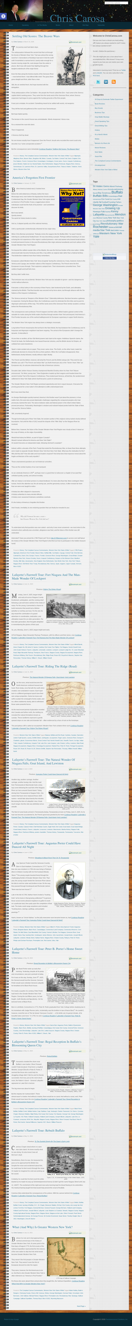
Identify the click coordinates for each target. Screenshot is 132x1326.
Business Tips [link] (100, 112)
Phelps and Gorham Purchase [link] (22, 940)
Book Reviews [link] (100, 104)
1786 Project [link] (78, 550)
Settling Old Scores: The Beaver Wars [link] (36, 36)
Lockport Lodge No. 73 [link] (66, 650)
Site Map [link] (85, 25)
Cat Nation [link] (55, 158)
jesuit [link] (15, 164)
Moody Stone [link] (30, 938)
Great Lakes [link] (58, 161)
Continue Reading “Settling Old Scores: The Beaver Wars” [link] (59, 149)
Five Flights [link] (55, 647)
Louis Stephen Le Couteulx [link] (53, 1210)
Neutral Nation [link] (36, 164)
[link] (3, 16)
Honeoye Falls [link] (99, 211)
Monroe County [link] (102, 218)
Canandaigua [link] (41, 929)
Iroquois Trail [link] (36, 743)
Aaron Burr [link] (53, 1025)
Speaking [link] (25, 25)
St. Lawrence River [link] (28, 166)
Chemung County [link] (25, 1293)
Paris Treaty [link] (33, 563)
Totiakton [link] (74, 166)
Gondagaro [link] (49, 161)
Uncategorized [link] (100, 165)
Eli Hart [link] (59, 1205)
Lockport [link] (55, 650)
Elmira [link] (47, 1293)
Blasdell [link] (95, 193)
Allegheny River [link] (18, 158)
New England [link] (38, 561)
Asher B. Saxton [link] (33, 647)
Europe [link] (31, 555)
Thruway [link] (64, 748)
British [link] (44, 158)
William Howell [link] (47, 658)
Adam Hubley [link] (73, 1290)
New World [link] (58, 561)
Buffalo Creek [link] (22, 1111)
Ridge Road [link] (49, 655)
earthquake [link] (45, 738)
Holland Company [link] (33, 1116)
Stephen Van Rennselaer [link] (53, 748)
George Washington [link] (62, 555)
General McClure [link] (38, 1208)
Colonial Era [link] (17, 555)
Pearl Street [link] (77, 1213)
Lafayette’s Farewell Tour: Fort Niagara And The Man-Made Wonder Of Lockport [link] (46, 576)
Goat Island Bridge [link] (77, 826)
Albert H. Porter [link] (55, 927)
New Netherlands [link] (47, 164)
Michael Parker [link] (34, 1296)
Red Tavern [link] (29, 655)
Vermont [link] (78, 563)
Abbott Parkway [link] (115, 186)
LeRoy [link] (68, 743)
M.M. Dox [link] (30, 1119)
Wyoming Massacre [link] (57, 1298)
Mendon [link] (19, 164)
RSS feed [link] (96, 76)
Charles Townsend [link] (63, 1111)
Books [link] (55, 25)
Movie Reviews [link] (100, 148)
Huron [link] (65, 161)
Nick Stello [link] (98, 152)
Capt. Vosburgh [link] (52, 1111)
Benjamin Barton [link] (23, 929)
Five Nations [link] (17, 161)
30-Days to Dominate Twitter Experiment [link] (109, 99)
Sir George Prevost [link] (37, 1216)
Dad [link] (120, 196)
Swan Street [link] (62, 1216)
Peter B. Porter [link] (64, 746)
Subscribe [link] (101, 25)
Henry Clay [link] (21, 935)
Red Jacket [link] (47, 940)
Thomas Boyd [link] (37, 1298)
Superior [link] (40, 1122)
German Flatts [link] (67, 1293)
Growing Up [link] (112, 208)
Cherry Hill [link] (34, 1293)
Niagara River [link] (70, 164)
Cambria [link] (41, 647)
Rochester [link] (100, 227)
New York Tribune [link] (74, 561)
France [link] (37, 555)
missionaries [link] (29, 561)
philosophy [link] (111, 221)
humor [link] (108, 212)
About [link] (71, 25)
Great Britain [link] (73, 555)
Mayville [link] (36, 1119)
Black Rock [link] (32, 929)
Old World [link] (26, 563)
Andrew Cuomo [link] (102, 189)
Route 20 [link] (23, 748)
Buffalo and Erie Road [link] (57, 735)
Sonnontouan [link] (17, 166)
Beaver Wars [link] (28, 158)
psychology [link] (96, 224)
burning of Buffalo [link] (37, 1028)
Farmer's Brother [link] (52, 932)
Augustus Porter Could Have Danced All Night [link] (52, 774)
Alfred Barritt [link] (78, 644)
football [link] (105, 202)
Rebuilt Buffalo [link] (52, 1056)
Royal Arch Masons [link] (67, 655)
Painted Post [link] (56, 746)
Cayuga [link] (62, 553)
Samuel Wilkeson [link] (31, 1122)
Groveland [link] (76, 1293)
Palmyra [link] (66, 938)
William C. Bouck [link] (37, 658)
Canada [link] (48, 158)
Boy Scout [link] (102, 193)
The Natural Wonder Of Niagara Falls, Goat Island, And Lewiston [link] (52, 677)
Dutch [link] (70, 158)
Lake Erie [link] (44, 743)
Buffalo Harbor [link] (32, 1111)
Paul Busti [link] (73, 1119)
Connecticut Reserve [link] (70, 929)
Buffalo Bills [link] (48, 553)
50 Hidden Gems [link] (101, 186)
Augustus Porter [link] (63, 1025)
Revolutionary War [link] (44, 563)
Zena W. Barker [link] (30, 1218)
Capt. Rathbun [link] (41, 1111)
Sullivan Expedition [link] (26, 1298)
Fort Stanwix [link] (58, 1114)
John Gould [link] (17, 650)
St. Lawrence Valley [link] (41, 166)
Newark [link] (65, 1210)
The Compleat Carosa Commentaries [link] (36, 155)
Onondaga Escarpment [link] (43, 746)
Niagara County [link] (54, 652)
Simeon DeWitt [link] (40, 748)
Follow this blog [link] (109, 258)
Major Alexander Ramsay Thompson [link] (29, 652)
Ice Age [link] (76, 740)
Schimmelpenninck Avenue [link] (21, 1216)
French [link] (24, 161)
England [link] (74, 158)
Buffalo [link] (29, 1028)
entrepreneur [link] (97, 199)
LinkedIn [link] (99, 73)
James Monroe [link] (47, 935)
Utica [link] (53, 940)
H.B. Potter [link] (24, 1116)
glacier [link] (22, 740)
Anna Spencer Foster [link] (67, 927)
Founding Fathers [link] (114, 202)
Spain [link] (57, 563)
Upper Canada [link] (70, 563)
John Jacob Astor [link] (58, 935)
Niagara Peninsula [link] (59, 164)
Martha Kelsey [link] (65, 829)
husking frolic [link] (30, 935)
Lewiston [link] (49, 650)
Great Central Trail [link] (44, 740)
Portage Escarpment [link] (76, 746)
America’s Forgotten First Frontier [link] (33, 177)
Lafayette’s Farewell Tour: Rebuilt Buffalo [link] (38, 1130)
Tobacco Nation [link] (66, 166)
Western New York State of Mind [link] (59, 155)
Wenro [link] (15, 169)
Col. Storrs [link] (73, 1111)
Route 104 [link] (16, 748)
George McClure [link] (61, 1208)
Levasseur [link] (43, 829)
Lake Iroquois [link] (51, 743)
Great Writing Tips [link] (101, 126)
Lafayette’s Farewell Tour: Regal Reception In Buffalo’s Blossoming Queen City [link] (46, 1043)
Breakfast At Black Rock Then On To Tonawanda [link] (52, 858)
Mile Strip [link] (21, 561)
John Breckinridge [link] (24, 1030)
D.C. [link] (35, 1205)
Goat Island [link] (66, 826)
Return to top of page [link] (11, 1319)
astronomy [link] (118, 189)
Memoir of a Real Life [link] (102, 143)
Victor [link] (79, 166)
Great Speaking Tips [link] (102, 121)
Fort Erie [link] (21, 1208)
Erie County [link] (42, 932)
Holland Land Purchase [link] (20, 1210)
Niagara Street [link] (44, 1213)
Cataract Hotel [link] (28, 826)
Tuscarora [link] (76, 832)
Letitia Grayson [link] (49, 1030)
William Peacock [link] (56, 1122)
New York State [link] (101, 221)
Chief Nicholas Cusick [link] (40, 826)
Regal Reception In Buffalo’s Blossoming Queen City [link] (52, 963)
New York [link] (65, 561)
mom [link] (94, 218)
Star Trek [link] (105, 230)
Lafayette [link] (35, 650)
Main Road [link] (80, 743)
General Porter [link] (72, 1028)
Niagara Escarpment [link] (66, 652)
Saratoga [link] (74, 1296)
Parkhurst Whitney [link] (19, 655)
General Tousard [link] (50, 1208)
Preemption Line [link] (38, 940)
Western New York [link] (24, 169)
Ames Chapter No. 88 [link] (20, 647)
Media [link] (97, 139)
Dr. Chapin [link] (41, 1205)
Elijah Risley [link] (34, 1114)
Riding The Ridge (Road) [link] (52, 589)
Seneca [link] (77, 164)
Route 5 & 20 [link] (31, 748)
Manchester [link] (57, 829)
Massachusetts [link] (109, 215)
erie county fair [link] (75, 1205)
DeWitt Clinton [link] (36, 738)
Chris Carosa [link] (77, 15)
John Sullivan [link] (24, 1296)
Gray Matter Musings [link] (102, 117)
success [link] (115, 230)
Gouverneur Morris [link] (31, 740)
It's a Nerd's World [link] (101, 134)
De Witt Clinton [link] (23, 932)
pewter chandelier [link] (40, 832)
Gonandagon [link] (42, 161)
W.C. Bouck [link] (47, 1122)
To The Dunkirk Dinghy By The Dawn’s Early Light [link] (52, 1141)
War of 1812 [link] (17, 566)
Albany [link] (95, 189)
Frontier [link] (42, 555)
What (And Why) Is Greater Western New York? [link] (42, 1227)
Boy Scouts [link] (99, 108)
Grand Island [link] (17, 829)
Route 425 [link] (57, 655)
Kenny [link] (114, 211)
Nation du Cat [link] (27, 164)
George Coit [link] (66, 1114)
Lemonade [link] (42, 650)
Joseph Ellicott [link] (77, 935)
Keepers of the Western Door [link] (64, 558)
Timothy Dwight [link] (72, 1216)
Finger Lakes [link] (62, 738)
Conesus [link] (41, 1293)
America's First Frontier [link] (27, 553)
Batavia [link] (47, 735)
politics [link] (120, 220)
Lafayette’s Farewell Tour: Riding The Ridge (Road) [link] (44, 666)
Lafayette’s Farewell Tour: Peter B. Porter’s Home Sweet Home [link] (47, 950)
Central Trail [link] (63, 158)
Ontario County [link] (59, 938)
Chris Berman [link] (78, 553)
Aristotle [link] (111, 189)
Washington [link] (21, 1218)
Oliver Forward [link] (64, 1119)
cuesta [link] (29, 738)
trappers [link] (62, 563)
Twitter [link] (123, 70)
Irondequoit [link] (38, 935)
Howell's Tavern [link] (68, 740)
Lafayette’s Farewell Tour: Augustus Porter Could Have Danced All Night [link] (46, 845)
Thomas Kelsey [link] (26, 658)
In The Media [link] (42, 25)
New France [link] (45, 652)
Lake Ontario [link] (61, 743)
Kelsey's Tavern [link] (26, 650)
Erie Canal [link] (48, 647)
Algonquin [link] (77, 155)
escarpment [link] (53, 738)
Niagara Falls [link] (75, 829)
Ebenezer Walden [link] (24, 1114)
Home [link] (11, 25)
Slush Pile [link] (98, 156)
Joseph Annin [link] (68, 935)
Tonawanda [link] (60, 832)
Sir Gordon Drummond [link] (51, 1216)
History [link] (22, 155)
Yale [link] (57, 940)
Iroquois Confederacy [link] (74, 161)
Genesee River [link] (32, 161)
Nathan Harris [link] (39, 938)
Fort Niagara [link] (64, 647)
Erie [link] (79, 158)
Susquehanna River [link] (54, 166)
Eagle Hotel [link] (51, 826)
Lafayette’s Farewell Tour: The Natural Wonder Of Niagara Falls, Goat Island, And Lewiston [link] (43, 761)
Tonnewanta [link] (69, 832)
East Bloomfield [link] (33, 932)
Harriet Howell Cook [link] (74, 647)
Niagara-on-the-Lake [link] (56, 1213)
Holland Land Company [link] (47, 1116)
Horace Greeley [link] (31, 558)
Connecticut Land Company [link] (54, 929)
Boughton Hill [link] (37, 158)
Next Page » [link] (81, 1306)
